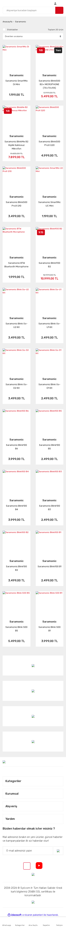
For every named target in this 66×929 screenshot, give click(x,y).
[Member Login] (55, 3)
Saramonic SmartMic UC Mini (49, 204)
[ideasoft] (15, 915)
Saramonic (20, 21)
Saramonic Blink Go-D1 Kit (49, 386)
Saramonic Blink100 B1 (49, 566)
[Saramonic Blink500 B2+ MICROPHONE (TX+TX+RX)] (50, 57)
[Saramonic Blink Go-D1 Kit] (50, 360)
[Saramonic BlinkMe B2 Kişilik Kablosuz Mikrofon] (16, 118)
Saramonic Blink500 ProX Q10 (16, 204)
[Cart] (62, 3)
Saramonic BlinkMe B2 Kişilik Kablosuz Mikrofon (16, 145)
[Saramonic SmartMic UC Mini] (50, 178)
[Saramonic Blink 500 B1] (50, 603)
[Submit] (58, 851)
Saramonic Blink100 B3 (49, 507)
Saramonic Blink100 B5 (49, 447)
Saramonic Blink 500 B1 (50, 629)
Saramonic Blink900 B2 (49, 265)
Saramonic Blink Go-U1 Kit (49, 325)
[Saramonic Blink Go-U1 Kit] (50, 300)
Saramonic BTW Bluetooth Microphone (16, 265)
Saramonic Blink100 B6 (16, 447)
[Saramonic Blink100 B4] (16, 482)
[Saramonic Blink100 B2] (16, 543)
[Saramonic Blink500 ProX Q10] (16, 178)
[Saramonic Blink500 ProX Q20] (50, 118)
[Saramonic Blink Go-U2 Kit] (16, 300)
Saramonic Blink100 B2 (16, 568)
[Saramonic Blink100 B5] (50, 421)
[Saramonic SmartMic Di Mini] (16, 57)
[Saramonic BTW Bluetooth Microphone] (16, 239)
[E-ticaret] (32, 914)
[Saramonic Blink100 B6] (16, 421)
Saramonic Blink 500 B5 (16, 629)
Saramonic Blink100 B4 (16, 507)
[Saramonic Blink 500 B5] (16, 603)
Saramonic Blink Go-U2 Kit (16, 325)
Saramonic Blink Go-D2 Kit (16, 386)
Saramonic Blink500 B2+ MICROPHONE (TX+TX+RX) (49, 84)
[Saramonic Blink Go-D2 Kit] (16, 360)
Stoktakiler (12, 29)
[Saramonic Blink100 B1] (50, 543)
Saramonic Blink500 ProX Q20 (49, 143)
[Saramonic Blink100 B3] (50, 482)
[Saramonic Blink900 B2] (50, 239)
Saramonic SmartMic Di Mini (16, 82)
